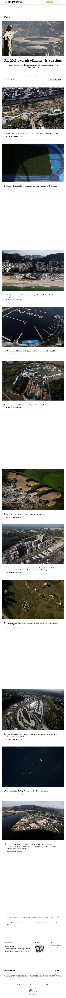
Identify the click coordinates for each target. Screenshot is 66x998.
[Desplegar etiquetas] (58, 917)
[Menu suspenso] (5, 2)
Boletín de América (10, 946)
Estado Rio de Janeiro (37, 917)
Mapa (50, 982)
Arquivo (37, 942)
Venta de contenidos (23, 982)
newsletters (8, 942)
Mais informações (11, 924)
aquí (40, 924)
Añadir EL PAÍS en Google (55, 79)
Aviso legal (29, 982)
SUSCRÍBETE (49, 2)
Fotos (7, 17)
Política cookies (35, 982)
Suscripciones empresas (32, 984)
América (9, 917)
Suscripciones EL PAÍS (21, 984)
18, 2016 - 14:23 (33, 75)
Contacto (16, 982)
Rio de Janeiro (26, 917)
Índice (41, 984)
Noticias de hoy (45, 984)
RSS (38, 984)
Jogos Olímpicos (48, 917)
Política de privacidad (43, 982)
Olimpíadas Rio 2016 (17, 917)
